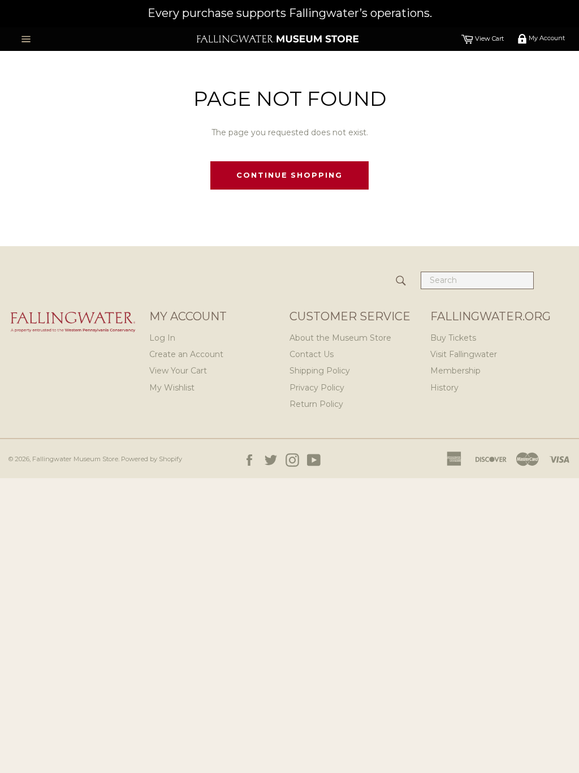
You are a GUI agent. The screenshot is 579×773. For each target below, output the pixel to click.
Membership (455, 371)
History (444, 388)
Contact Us (312, 354)
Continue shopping (289, 174)
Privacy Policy (317, 388)
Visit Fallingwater (463, 354)
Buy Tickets (453, 338)
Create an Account (186, 354)
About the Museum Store (340, 338)
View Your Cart (178, 371)
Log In (162, 338)
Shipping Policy (320, 371)
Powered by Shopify (151, 459)
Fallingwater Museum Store (75, 459)
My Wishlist (172, 388)
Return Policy (316, 404)
